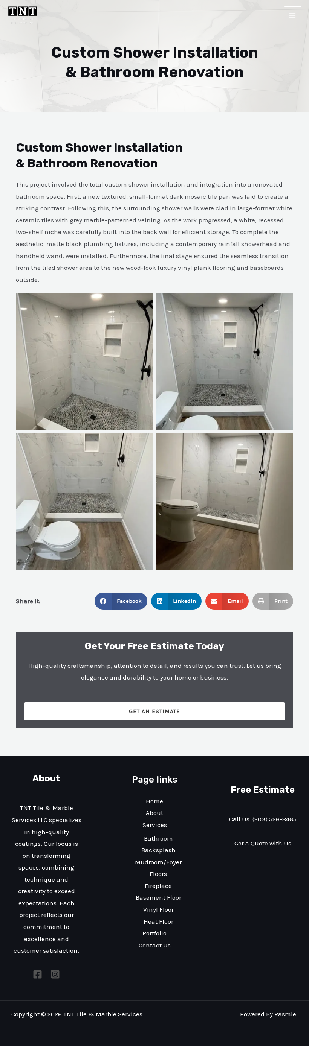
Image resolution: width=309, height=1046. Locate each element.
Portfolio (154, 933)
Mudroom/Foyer (158, 862)
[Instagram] (55, 974)
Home (154, 801)
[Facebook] (37, 974)
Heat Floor (158, 921)
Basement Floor (158, 897)
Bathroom (158, 838)
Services (154, 825)
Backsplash (158, 850)
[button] (121, 601)
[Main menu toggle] (293, 15)
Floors (158, 873)
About (154, 812)
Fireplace (158, 885)
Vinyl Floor (158, 909)
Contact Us (155, 945)
